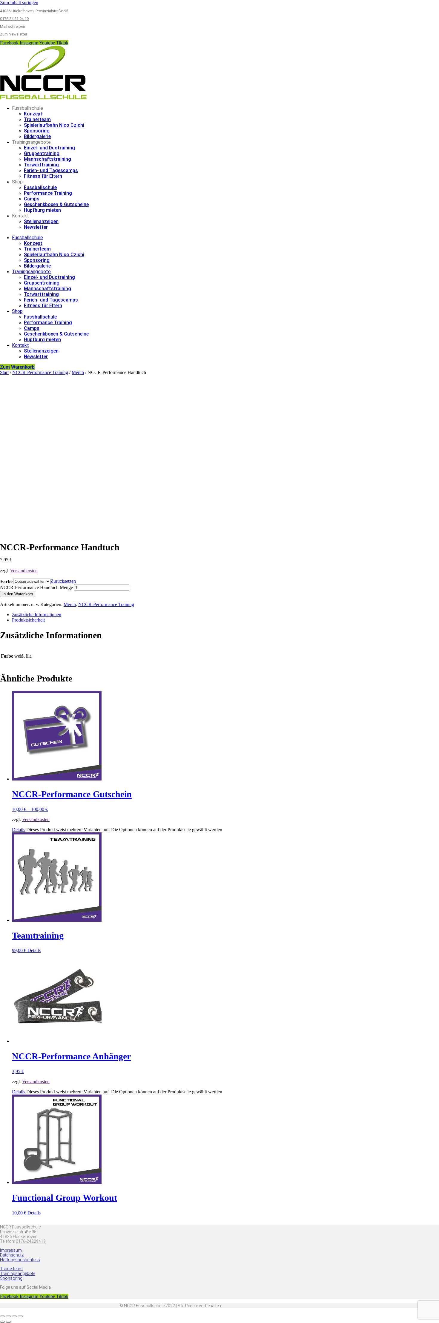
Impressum (11, 1250)
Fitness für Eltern (43, 176)
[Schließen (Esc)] (20, 1316)
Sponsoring (37, 131)
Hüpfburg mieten (42, 210)
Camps (31, 199)
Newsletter (36, 227)
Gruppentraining (41, 153)
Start (4, 372)
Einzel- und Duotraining (49, 148)
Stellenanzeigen (41, 221)
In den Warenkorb (17, 594)
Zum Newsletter (13, 34)
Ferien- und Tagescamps (51, 170)
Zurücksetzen (63, 581)
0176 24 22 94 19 (14, 18)
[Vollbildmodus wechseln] (8, 1316)
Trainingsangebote (31, 142)
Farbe (6, 581)
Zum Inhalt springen (19, 2)
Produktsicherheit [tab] (28, 619)
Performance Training (48, 193)
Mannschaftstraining (47, 159)
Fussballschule (27, 108)
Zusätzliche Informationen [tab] (36, 614)
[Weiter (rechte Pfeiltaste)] (8, 1322)
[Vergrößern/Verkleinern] (2, 1316)
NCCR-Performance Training (40, 372)
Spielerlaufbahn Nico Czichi (54, 125)
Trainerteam (37, 119)
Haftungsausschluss (20, 1259)
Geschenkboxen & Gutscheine (56, 204)
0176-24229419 (31, 1241)
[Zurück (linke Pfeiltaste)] (2, 1322)
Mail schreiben (12, 26)
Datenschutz (12, 1255)
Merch (78, 372)
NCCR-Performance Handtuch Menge (36, 587)
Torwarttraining (41, 165)
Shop (17, 182)
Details (18, 829)
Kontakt (20, 216)
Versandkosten (24, 570)
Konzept (33, 114)
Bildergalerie (37, 136)
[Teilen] (14, 1316)
